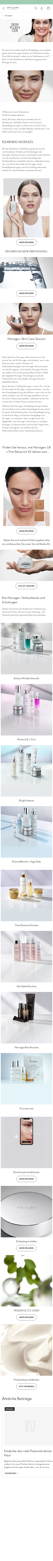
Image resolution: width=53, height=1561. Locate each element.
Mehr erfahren (26, 242)
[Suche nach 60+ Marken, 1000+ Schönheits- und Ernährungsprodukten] (36, 8)
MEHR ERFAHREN (26, 531)
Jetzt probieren (26, 1386)
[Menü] (3, 8)
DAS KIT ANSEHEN (26, 586)
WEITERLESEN (10, 1473)
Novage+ (8, 15)
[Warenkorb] (48, 8)
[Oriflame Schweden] (12, 8)
